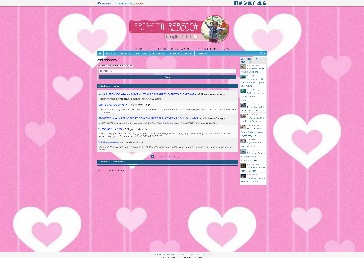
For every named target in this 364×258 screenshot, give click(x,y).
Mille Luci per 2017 (112, 105)
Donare (123, 53)
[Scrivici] (250, 4)
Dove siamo (141, 53)
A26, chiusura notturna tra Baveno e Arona (252, 96)
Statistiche (182, 254)
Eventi (109, 53)
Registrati (196, 254)
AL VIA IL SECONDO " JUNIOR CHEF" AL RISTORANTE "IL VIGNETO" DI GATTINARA (147, 94)
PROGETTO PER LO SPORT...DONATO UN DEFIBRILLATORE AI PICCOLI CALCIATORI (148, 118)
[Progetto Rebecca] (182, 47)
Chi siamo (157, 53)
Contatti (188, 53)
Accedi (207, 254)
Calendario (202, 53)
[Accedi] (265, 4)
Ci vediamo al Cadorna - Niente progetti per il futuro (252, 82)
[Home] (100, 53)
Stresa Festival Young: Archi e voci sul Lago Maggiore (251, 132)
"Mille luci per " (110, 142)
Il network (169, 254)
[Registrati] (259, 4)
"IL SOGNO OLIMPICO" (110, 129)
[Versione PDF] (255, 4)
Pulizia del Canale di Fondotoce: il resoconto (252, 156)
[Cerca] (262, 53)
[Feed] (246, 4)
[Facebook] (236, 4)
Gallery (172, 53)
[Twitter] (241, 4)
